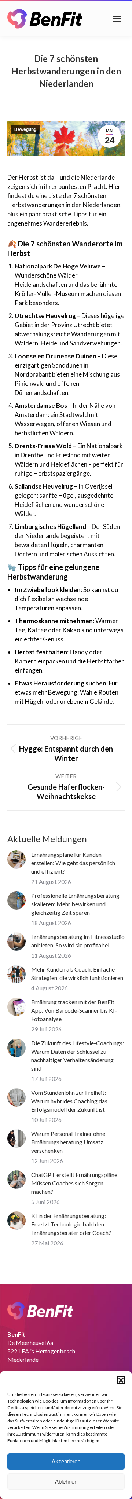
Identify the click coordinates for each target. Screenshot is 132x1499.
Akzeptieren (66, 1461)
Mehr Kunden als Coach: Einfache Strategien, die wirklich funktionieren (77, 973)
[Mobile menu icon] (117, 18)
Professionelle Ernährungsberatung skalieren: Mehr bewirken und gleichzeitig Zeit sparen (75, 904)
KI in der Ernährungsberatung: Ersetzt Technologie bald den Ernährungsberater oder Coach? (71, 1224)
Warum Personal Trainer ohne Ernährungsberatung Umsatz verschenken (68, 1142)
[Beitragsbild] (16, 859)
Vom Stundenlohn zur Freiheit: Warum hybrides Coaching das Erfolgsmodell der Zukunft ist (69, 1101)
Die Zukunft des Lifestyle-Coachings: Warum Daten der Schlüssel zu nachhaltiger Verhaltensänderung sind (77, 1055)
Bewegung (25, 129)
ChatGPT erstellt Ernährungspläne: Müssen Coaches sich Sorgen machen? (75, 1183)
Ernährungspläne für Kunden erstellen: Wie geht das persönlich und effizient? (73, 863)
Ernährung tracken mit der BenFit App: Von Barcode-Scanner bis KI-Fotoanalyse (74, 1010)
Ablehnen (66, 1481)
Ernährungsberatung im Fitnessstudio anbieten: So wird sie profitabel (78, 940)
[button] (121, 1380)
